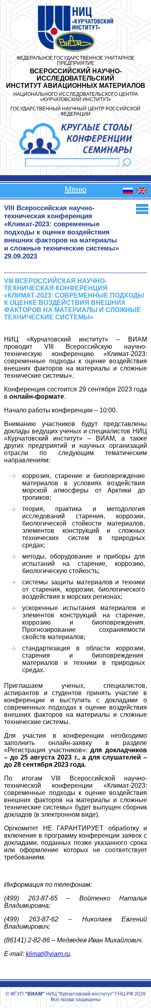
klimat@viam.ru (48, 953)
